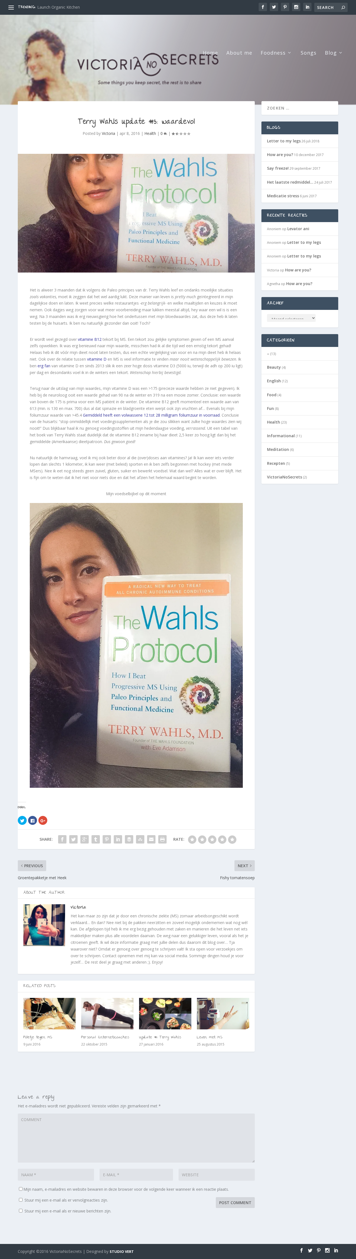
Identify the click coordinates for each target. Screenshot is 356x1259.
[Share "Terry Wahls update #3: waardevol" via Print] (162, 839)
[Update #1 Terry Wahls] (165, 1013)
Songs (309, 53)
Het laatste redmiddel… (290, 182)
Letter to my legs (284, 141)
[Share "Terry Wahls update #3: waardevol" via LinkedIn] (117, 839)
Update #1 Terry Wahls (160, 1037)
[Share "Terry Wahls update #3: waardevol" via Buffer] (129, 839)
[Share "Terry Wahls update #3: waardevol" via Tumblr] (95, 839)
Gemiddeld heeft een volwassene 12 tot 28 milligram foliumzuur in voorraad (151, 415)
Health (150, 133)
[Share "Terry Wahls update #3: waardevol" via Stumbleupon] (140, 839)
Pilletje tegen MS (37, 1037)
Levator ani (298, 228)
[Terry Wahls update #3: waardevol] (136, 213)
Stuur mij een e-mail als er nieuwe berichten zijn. (67, 1211)
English (274, 380)
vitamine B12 (90, 339)
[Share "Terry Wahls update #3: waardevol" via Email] (151, 839)
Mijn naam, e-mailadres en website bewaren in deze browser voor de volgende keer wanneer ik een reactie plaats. (126, 1189)
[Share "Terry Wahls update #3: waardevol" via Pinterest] (106, 839)
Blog (331, 53)
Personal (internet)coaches (105, 1037)
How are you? (49, 7)
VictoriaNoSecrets (284, 477)
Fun (270, 408)
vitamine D (97, 359)
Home (210, 53)
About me (239, 53)
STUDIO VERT (122, 1251)
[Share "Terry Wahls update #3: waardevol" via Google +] (84, 839)
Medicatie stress (283, 195)
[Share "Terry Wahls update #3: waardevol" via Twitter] (73, 839)
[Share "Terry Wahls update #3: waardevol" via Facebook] (62, 839)
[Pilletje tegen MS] (49, 1013)
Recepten (276, 463)
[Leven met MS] (223, 1013)
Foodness (273, 53)
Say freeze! (278, 168)
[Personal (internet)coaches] (107, 1013)
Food (271, 394)
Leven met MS (209, 1037)
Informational (281, 435)
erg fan (44, 365)
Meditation (278, 449)
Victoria (108, 133)
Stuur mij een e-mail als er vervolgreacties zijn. (66, 1200)
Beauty (274, 367)
